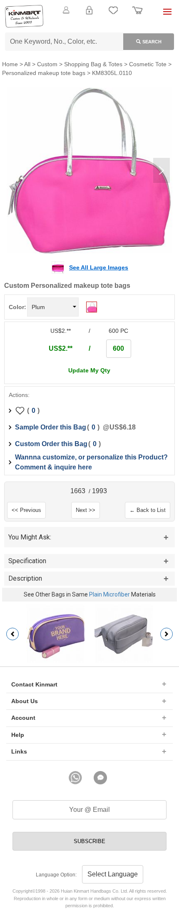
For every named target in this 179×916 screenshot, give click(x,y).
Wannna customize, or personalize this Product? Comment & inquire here (91, 462)
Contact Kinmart (34, 684)
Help (17, 734)
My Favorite (113, 15)
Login (89, 15)
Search (152, 41)
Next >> (85, 510)
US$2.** (60, 348)
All (27, 64)
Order (137, 15)
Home (10, 64)
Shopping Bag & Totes (93, 64)
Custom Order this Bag (51, 443)
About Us (24, 701)
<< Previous (26, 510)
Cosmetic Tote (148, 64)
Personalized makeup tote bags (43, 73)
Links (19, 751)
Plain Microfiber (109, 594)
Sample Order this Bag (50, 427)
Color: (17, 307)
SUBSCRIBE (89, 841)
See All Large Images (98, 267)
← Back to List (147, 510)
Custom (47, 64)
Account (23, 717)
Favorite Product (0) (89, 24)
